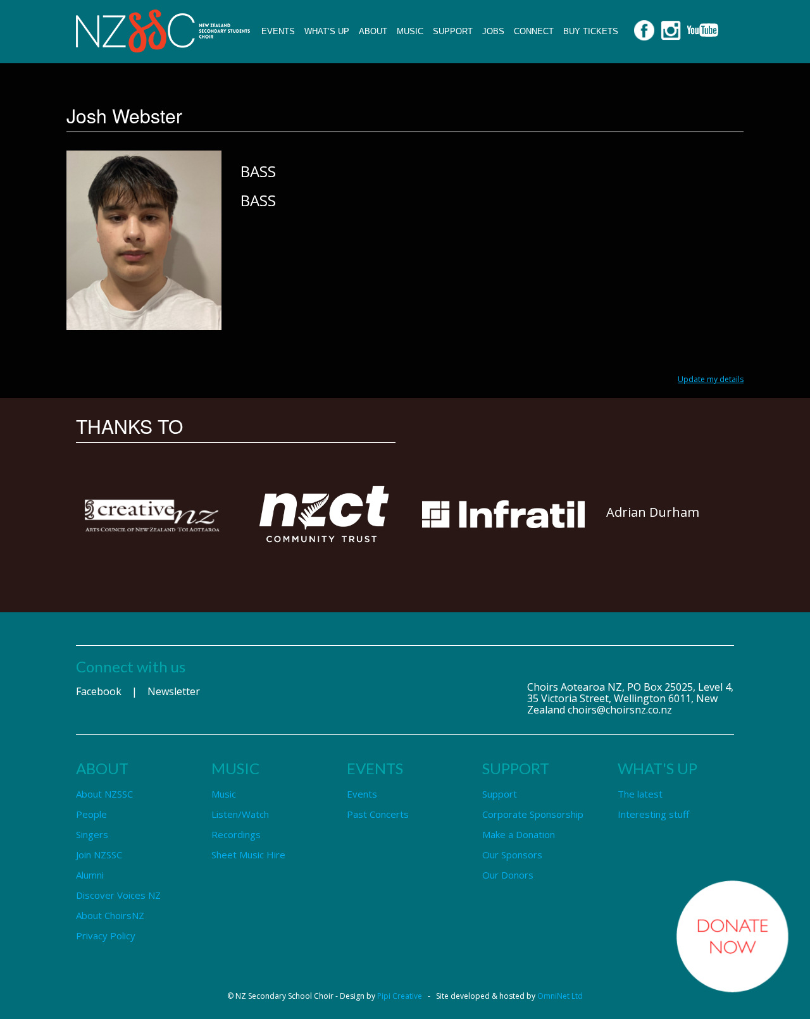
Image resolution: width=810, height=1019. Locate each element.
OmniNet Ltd (560, 996)
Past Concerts (378, 814)
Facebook (99, 691)
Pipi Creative (399, 996)
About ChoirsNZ (110, 915)
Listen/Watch (240, 814)
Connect (534, 31)
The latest (640, 793)
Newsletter (173, 691)
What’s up (326, 31)
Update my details (711, 379)
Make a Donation (518, 834)
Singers (92, 834)
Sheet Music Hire (248, 854)
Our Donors (507, 874)
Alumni (90, 874)
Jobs (493, 31)
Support (453, 31)
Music (410, 31)
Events (278, 31)
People (91, 814)
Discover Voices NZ (118, 895)
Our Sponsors (512, 854)
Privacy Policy (105, 935)
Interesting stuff (653, 814)
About (373, 31)
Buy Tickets (590, 31)
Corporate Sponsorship (532, 814)
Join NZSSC (99, 854)
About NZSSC (104, 793)
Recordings (236, 834)
